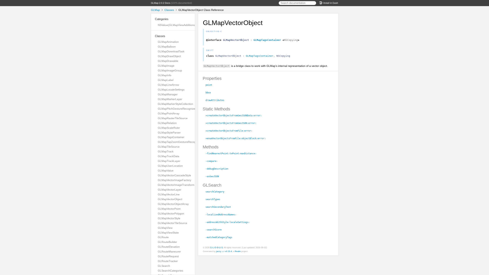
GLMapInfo (164, 75)
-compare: (213, 161)
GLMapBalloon (167, 46)
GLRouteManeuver (169, 251)
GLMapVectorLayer (169, 189)
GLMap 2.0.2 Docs (160, 3)
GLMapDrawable (168, 60)
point (210, 85)
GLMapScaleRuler (169, 127)
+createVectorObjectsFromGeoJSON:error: (232, 123)
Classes (169, 9)
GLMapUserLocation (170, 165)
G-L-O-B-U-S (216, 247)
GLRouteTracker (168, 261)
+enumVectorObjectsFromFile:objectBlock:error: (237, 138)
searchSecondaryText (220, 207)
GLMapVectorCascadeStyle (174, 175)
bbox (210, 92)
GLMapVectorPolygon (171, 213)
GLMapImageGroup (170, 70)
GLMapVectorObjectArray (173, 203)
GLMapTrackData (168, 156)
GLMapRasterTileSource (173, 118)
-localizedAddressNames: (222, 214)
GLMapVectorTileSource (172, 223)
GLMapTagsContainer (171, 137)
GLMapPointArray (168, 113)
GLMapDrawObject (169, 56)
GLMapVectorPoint (169, 208)
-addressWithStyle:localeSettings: (229, 222)
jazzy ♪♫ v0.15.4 (224, 251)
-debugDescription (218, 168)
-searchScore (215, 229)
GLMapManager (168, 94)
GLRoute (163, 237)
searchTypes (214, 199)
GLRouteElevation (169, 246)
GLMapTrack (165, 151)
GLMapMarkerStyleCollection (175, 103)
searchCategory (216, 191)
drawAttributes (216, 100)
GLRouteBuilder (167, 241)
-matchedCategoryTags (220, 237)
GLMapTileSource (169, 146)
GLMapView (165, 227)
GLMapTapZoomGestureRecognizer (180, 141)
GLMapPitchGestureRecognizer (177, 108)
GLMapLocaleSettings (171, 89)
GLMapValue (165, 170)
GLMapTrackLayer (169, 161)
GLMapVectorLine (169, 194)
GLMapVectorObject (170, 199)
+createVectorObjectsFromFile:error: (230, 130)
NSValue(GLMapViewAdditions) (177, 25)
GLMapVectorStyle (169, 218)
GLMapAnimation (168, 41)
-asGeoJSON (214, 176)
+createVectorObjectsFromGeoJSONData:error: (235, 115)
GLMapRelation (167, 123)
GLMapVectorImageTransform (176, 184)
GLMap (155, 9)
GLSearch (164, 265)
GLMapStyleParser (169, 132)
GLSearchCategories (170, 270)
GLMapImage (166, 65)
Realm (238, 251)
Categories (161, 19)
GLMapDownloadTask (171, 51)
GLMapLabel (165, 80)
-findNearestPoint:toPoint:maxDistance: (232, 153)
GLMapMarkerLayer (170, 99)
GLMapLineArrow (168, 84)
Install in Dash (330, 3)
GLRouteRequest (168, 256)
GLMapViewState (168, 232)
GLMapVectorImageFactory (174, 180)
